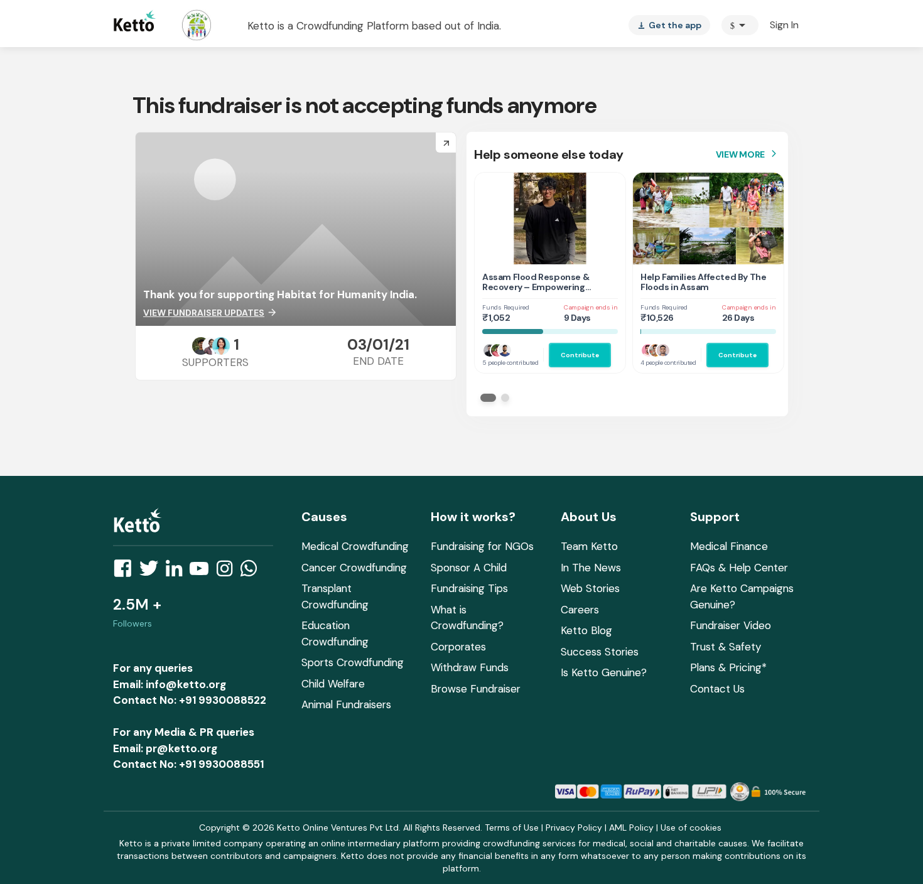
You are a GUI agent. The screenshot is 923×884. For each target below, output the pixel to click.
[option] (739, 25)
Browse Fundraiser (476, 689)
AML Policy (631, 827)
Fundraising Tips (469, 588)
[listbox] (669, 25)
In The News (591, 567)
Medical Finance (729, 546)
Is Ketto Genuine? (604, 672)
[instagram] (228, 572)
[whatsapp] (252, 572)
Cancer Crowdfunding (354, 567)
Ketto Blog (586, 630)
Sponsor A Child (469, 567)
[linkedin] (178, 572)
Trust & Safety (725, 647)
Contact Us (717, 689)
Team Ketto (589, 546)
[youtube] (203, 572)
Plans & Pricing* (728, 667)
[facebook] (126, 572)
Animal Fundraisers (346, 704)
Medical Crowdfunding (355, 546)
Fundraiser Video (730, 625)
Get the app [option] (669, 25)
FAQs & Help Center (739, 567)
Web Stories (590, 588)
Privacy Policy (574, 827)
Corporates (458, 647)
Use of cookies (691, 827)
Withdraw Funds (470, 667)
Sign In (784, 24)
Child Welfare (333, 684)
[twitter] (152, 572)
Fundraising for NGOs (482, 546)
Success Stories (600, 652)
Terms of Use (511, 827)
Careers (580, 610)
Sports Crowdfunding (352, 662)
